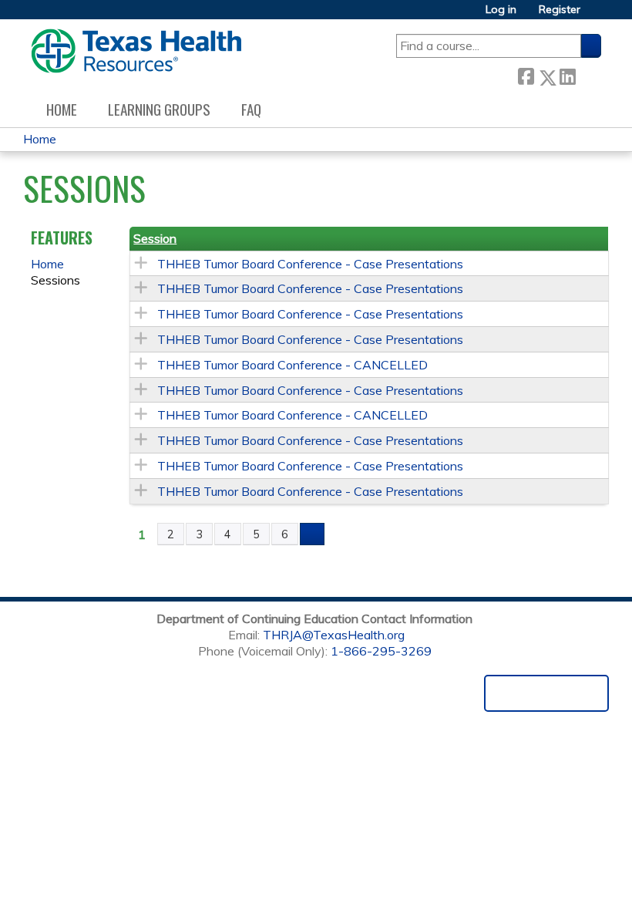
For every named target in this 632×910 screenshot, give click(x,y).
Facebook (525, 74)
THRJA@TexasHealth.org (334, 634)
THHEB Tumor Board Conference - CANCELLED (292, 364)
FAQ (251, 109)
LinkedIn (567, 74)
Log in (501, 9)
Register (559, 9)
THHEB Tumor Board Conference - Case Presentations (310, 263)
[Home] (136, 51)
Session (154, 238)
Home (61, 109)
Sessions (55, 280)
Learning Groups (159, 109)
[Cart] (596, 15)
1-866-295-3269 (381, 651)
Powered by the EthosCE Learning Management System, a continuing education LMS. (546, 693)
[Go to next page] (312, 534)
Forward (588, 74)
